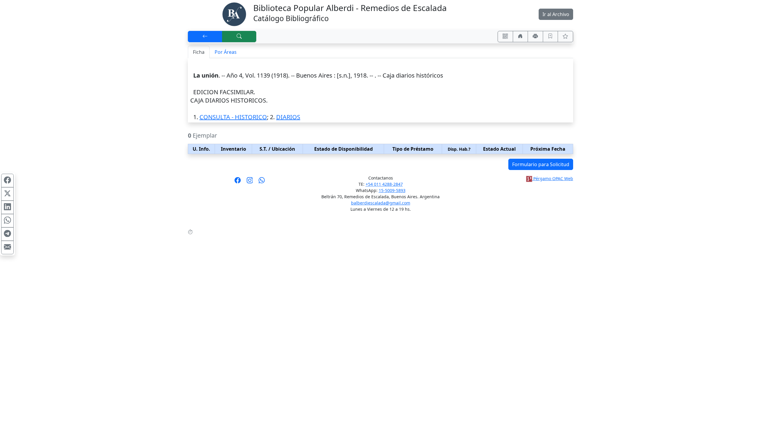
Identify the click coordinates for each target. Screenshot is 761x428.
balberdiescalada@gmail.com (380, 203)
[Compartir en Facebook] (7, 181)
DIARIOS (288, 117)
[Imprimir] (535, 36)
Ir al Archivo (556, 14)
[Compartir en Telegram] (7, 234)
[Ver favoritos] (565, 36)
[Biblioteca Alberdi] (234, 13)
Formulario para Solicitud (540, 164)
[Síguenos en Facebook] (237, 182)
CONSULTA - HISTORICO (233, 117)
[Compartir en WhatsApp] (7, 221)
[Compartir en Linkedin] (7, 207)
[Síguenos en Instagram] (250, 182)
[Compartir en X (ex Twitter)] (7, 194)
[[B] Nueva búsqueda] (239, 36)
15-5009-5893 (392, 190)
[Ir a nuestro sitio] (520, 36)
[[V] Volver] (205, 36)
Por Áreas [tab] (226, 52)
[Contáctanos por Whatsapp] (261, 182)
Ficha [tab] (199, 52)
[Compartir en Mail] (7, 247)
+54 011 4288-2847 (384, 184)
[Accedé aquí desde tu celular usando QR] (505, 36)
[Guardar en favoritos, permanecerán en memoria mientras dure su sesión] (550, 36)
